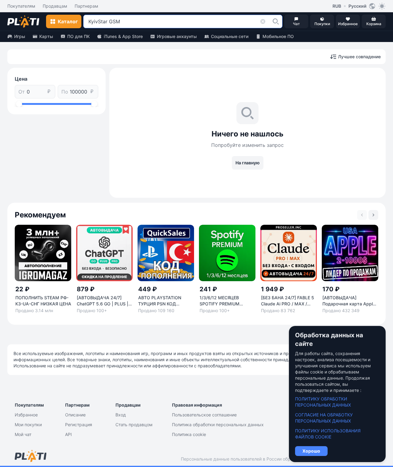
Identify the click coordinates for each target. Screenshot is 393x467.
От (21, 91)
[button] (276, 21)
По (64, 91)
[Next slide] (373, 215)
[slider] (19, 104)
